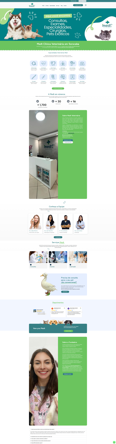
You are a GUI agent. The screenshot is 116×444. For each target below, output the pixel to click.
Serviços (57, 5)
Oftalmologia (33, 67)
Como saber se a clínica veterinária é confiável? (39, 438)
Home (43, 5)
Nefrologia (63, 67)
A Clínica (47, 5)
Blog (62, 5)
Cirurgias (34, 81)
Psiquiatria (63, 81)
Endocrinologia (72, 81)
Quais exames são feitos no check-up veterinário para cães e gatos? (42, 429)
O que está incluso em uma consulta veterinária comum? (41, 440)
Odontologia (53, 67)
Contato (65, 5)
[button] (1, 24)
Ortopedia (43, 81)
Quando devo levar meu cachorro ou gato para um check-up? (41, 436)
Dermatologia (72, 67)
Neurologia (82, 81)
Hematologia (53, 81)
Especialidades (52, 5)
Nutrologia (82, 67)
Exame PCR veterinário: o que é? (36, 442)
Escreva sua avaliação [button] (41, 313)
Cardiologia (43, 67)
